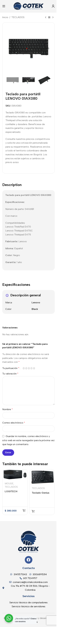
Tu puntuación (10, 368)
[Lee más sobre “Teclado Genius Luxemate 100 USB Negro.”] (33, 511)
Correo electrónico (13, 422)
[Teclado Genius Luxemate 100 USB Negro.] (42, 476)
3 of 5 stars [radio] (29, 368)
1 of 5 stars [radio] (23, 368)
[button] (8, 48)
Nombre (7, 409)
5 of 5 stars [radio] (34, 368)
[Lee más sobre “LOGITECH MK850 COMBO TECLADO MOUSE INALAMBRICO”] (24, 510)
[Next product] (53, 17)
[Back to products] (49, 17)
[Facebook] (28, 560)
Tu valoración (10, 373)
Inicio (5, 17)
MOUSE (9, 483)
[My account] (53, 6)
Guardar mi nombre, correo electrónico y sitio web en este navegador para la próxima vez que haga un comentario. (28, 440)
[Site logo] (28, 5)
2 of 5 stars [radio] (26, 368)
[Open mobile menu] (4, 6)
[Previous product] (45, 17)
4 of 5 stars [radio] (31, 368)
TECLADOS (17, 17)
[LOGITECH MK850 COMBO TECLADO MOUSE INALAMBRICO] (15, 474)
